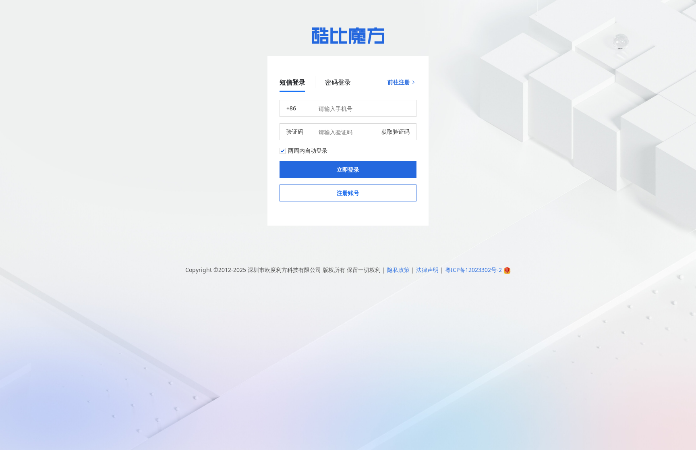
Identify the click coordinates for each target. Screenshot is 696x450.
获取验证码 (395, 131)
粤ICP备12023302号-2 (473, 270)
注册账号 (348, 193)
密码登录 (338, 82)
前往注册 (398, 82)
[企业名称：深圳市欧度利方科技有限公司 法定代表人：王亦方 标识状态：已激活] (507, 270)
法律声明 (427, 270)
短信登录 (292, 82)
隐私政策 (398, 270)
